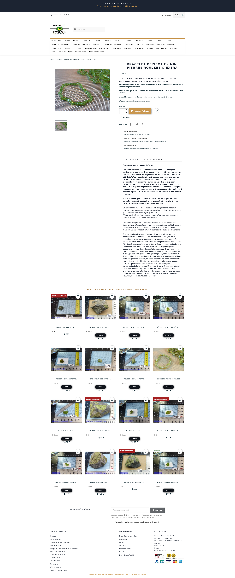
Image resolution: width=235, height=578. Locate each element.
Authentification (55, 561)
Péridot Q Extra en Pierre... (66, 379)
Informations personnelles (128, 536)
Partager (130, 124)
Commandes (123, 539)
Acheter (100, 335)
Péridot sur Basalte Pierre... (100, 327)
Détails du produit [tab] (154, 160)
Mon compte (54, 564)
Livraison (53, 536)
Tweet (137, 124)
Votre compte (125, 532)
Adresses (122, 545)
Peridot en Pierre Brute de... (67, 327)
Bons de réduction (125, 549)
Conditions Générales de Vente (60, 542)
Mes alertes (123, 552)
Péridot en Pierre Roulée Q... (134, 327)
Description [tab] (132, 160)
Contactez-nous (55, 558)
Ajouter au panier (140, 111)
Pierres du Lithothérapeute (58, 570)
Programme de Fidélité (57, 554)
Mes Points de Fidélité (126, 555)
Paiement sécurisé (56, 545)
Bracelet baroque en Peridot (168, 379)
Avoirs (121, 542)
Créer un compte (55, 567)
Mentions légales (55, 539)
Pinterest (143, 124)
